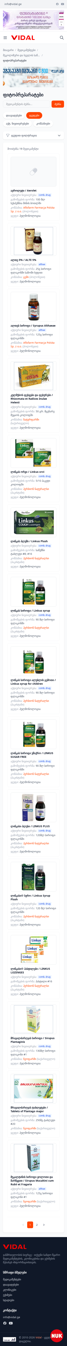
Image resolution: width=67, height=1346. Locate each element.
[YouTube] (62, 4)
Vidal (39, 1337)
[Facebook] (57, 4)
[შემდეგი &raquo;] (44, 1224)
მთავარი (8, 50)
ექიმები (7, 1295)
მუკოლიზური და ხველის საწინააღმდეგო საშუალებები (21, 55)
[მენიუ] (5, 37)
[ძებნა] (62, 37)
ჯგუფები (34, 115)
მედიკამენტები (26, 50)
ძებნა (58, 104)
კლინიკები (9, 1289)
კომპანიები (43, 123)
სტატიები (8, 1300)
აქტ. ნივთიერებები (17, 123)
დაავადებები (14, 115)
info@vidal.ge (13, 4)
